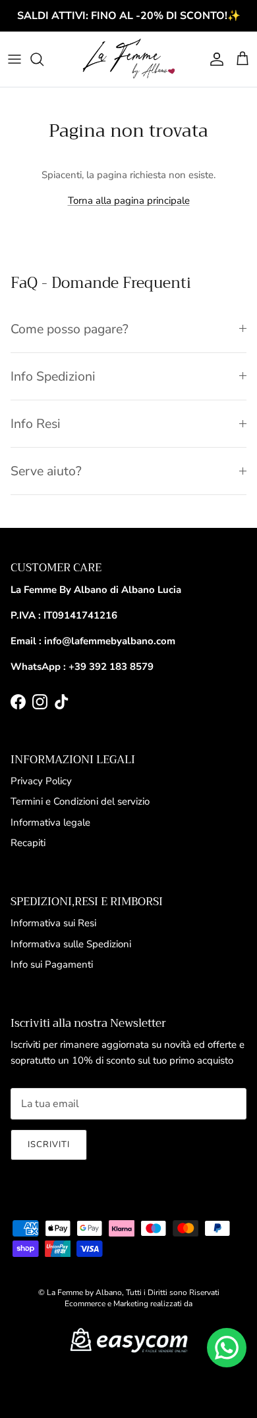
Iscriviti (49, 1144)
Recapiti (28, 842)
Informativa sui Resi (53, 923)
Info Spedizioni (53, 376)
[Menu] (14, 59)
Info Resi (36, 424)
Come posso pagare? (69, 329)
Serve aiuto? (46, 471)
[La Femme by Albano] (128, 59)
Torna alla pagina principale (129, 200)
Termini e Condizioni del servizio (80, 801)
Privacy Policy (41, 781)
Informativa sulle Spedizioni (71, 944)
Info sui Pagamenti (52, 964)
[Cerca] (43, 59)
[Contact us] (226, 1347)
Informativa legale (50, 822)
